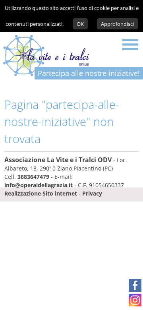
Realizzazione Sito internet (40, 193)
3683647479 (33, 176)
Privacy (92, 193)
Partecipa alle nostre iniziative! (89, 73)
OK (80, 23)
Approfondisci (117, 23)
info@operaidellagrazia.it (38, 185)
